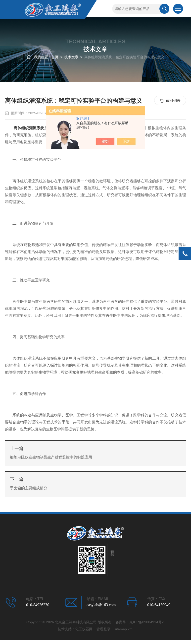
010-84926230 (37, 605)
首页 (54, 57)
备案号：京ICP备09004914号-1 (140, 622)
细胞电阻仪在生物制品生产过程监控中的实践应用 (51, 457)
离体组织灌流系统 (29, 128)
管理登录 (103, 629)
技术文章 (71, 57)
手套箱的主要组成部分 (28, 488)
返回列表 (173, 100)
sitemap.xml (123, 629)
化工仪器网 (84, 629)
